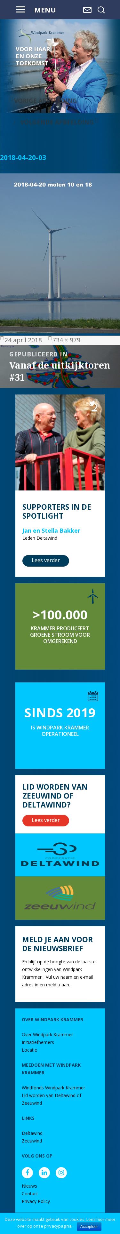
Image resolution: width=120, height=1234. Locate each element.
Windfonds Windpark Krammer (53, 1088)
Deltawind (32, 1133)
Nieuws (29, 1186)
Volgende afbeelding (57, 122)
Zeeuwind (32, 1141)
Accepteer (89, 1226)
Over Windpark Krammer (47, 1034)
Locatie (29, 1050)
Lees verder (46, 560)
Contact (30, 1193)
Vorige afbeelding (45, 100)
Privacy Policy (36, 1201)
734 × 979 (66, 340)
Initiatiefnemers (38, 1042)
